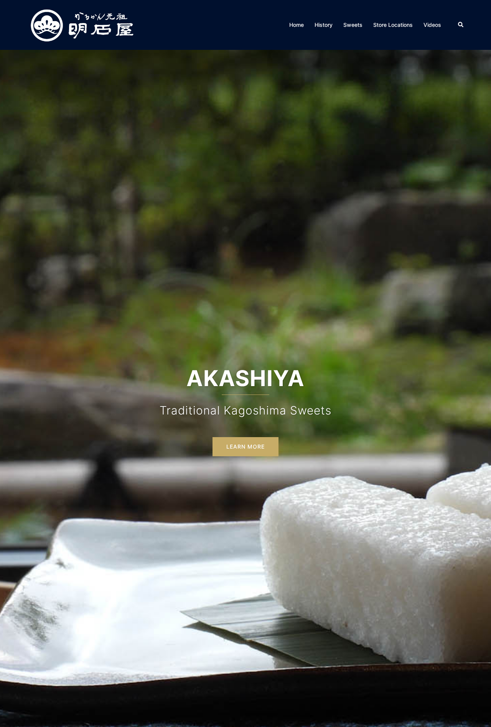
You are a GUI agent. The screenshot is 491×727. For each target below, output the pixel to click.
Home (296, 24)
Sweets (352, 24)
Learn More (245, 446)
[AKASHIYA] (82, 24)
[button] (461, 25)
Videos (432, 24)
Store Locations (393, 24)
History (324, 24)
